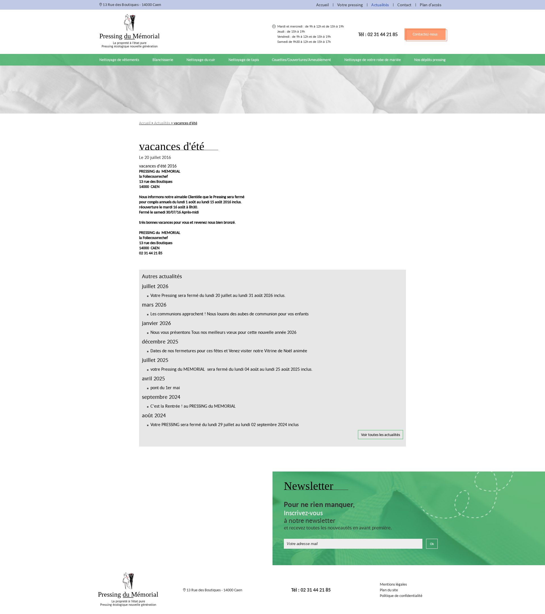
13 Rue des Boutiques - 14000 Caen (131, 4)
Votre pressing (350, 4)
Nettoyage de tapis (244, 59)
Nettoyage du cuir (200, 59)
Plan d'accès (430, 4)
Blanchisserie (162, 59)
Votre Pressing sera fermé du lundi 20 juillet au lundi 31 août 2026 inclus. (218, 295)
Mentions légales (393, 584)
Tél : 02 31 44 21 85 (378, 34)
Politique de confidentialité (401, 595)
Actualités (380, 4)
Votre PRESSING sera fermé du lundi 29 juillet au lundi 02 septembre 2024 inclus (224, 424)
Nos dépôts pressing (430, 59)
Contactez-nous (425, 34)
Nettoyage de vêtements (119, 59)
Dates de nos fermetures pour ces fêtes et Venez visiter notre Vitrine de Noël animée (228, 350)
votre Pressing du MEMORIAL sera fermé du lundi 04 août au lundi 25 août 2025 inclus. (231, 369)
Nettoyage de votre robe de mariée (372, 59)
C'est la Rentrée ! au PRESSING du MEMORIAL (193, 406)
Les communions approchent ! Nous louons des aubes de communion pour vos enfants (229, 314)
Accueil (322, 4)
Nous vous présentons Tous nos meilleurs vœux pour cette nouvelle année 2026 (223, 332)
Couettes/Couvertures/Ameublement (301, 59)
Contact (404, 4)
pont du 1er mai (165, 387)
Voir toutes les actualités (380, 434)
